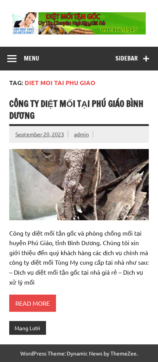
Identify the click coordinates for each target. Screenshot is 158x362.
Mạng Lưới (27, 327)
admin (81, 134)
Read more (32, 303)
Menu (31, 58)
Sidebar (126, 58)
